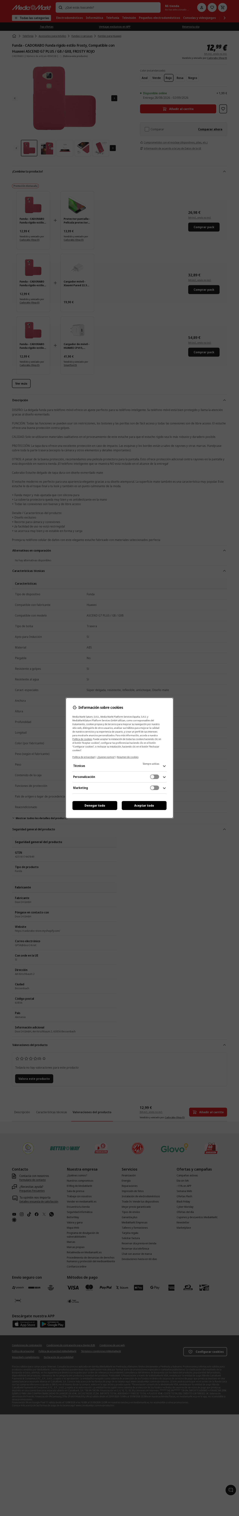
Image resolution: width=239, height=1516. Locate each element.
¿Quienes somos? (106, 757)
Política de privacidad (83, 757)
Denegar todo (95, 805)
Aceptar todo (144, 805)
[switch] (154, 777)
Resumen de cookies (127, 757)
